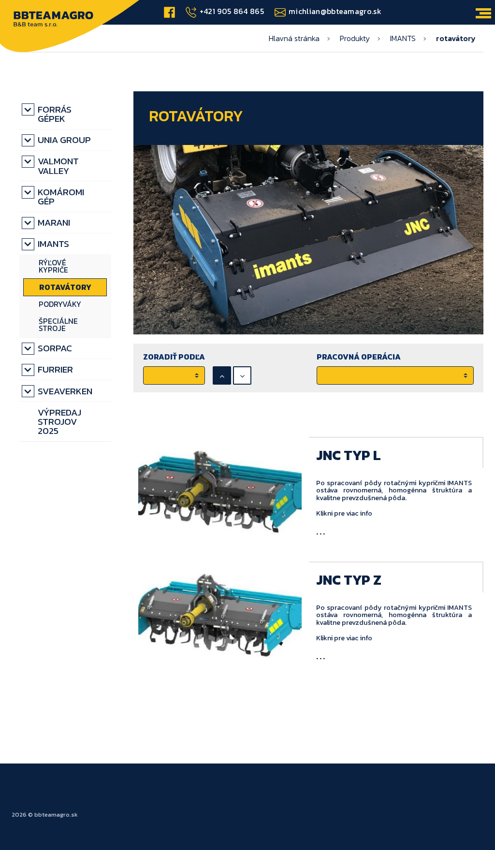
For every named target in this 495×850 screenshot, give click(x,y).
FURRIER (55, 369)
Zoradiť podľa (174, 356)
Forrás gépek (55, 114)
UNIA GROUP (64, 140)
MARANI (54, 223)
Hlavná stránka (294, 38)
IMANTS (403, 38)
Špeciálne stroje (58, 325)
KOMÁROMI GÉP (61, 196)
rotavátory (65, 287)
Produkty (355, 38)
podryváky (60, 304)
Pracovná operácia (359, 356)
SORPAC (55, 348)
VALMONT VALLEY (58, 165)
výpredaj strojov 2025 (59, 421)
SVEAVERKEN (65, 391)
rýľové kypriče (53, 266)
